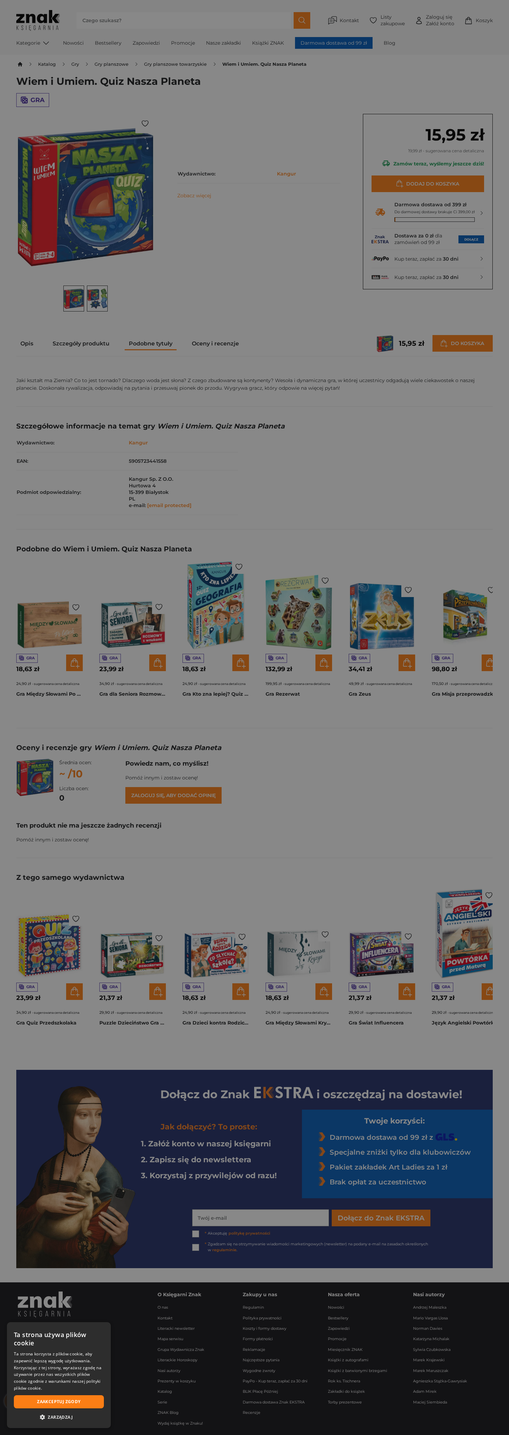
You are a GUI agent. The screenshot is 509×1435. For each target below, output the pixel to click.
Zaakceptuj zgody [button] (58, 1402)
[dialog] (59, 1375)
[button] (59, 1417)
